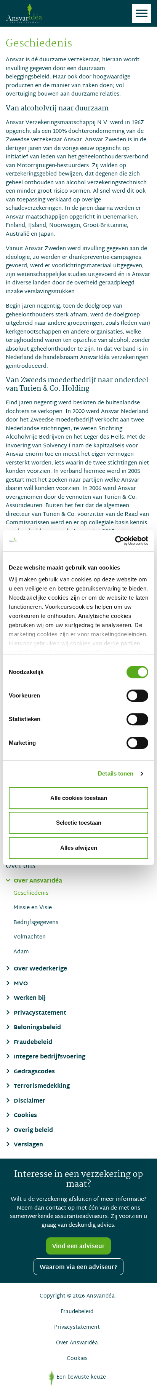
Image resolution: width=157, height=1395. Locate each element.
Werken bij (29, 998)
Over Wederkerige (39, 969)
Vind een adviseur (78, 1246)
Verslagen (27, 1145)
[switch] (137, 696)
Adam (21, 952)
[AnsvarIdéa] (24, 13)
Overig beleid (32, 1131)
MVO (20, 984)
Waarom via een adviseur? (78, 1267)
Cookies (24, 1116)
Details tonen (115, 773)
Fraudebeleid (32, 1043)
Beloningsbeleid (36, 1028)
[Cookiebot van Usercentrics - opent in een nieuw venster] (115, 541)
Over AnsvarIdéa (37, 881)
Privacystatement (39, 1013)
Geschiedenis (30, 893)
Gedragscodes (33, 1072)
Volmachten (29, 937)
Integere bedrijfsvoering (48, 1057)
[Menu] (141, 13)
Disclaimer (28, 1101)
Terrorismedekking (41, 1086)
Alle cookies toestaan (78, 798)
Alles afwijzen (78, 847)
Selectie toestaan (78, 822)
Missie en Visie (32, 907)
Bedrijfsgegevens (35, 922)
